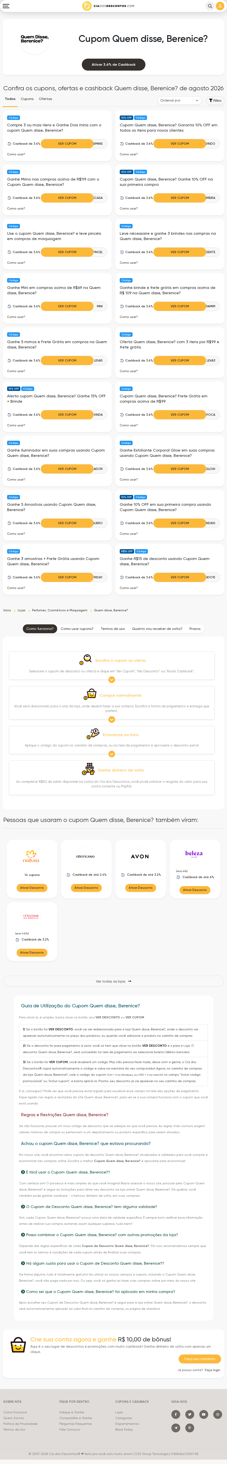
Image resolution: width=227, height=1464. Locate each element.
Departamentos (127, 1424)
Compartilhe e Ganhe (75, 1418)
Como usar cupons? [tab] (77, 629)
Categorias (123, 1418)
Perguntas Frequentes (75, 1424)
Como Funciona (15, 1412)
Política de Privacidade (20, 1424)
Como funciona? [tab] (40, 629)
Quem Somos (13, 1418)
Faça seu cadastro (199, 1359)
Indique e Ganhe (71, 1412)
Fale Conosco (69, 1429)
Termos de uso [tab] (113, 629)
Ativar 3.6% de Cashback (113, 64)
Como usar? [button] (16, 154)
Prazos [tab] (195, 629)
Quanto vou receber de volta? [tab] (157, 629)
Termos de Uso (14, 1429)
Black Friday (124, 1429)
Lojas (119, 1412)
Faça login (212, 1370)
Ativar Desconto (32, 887)
